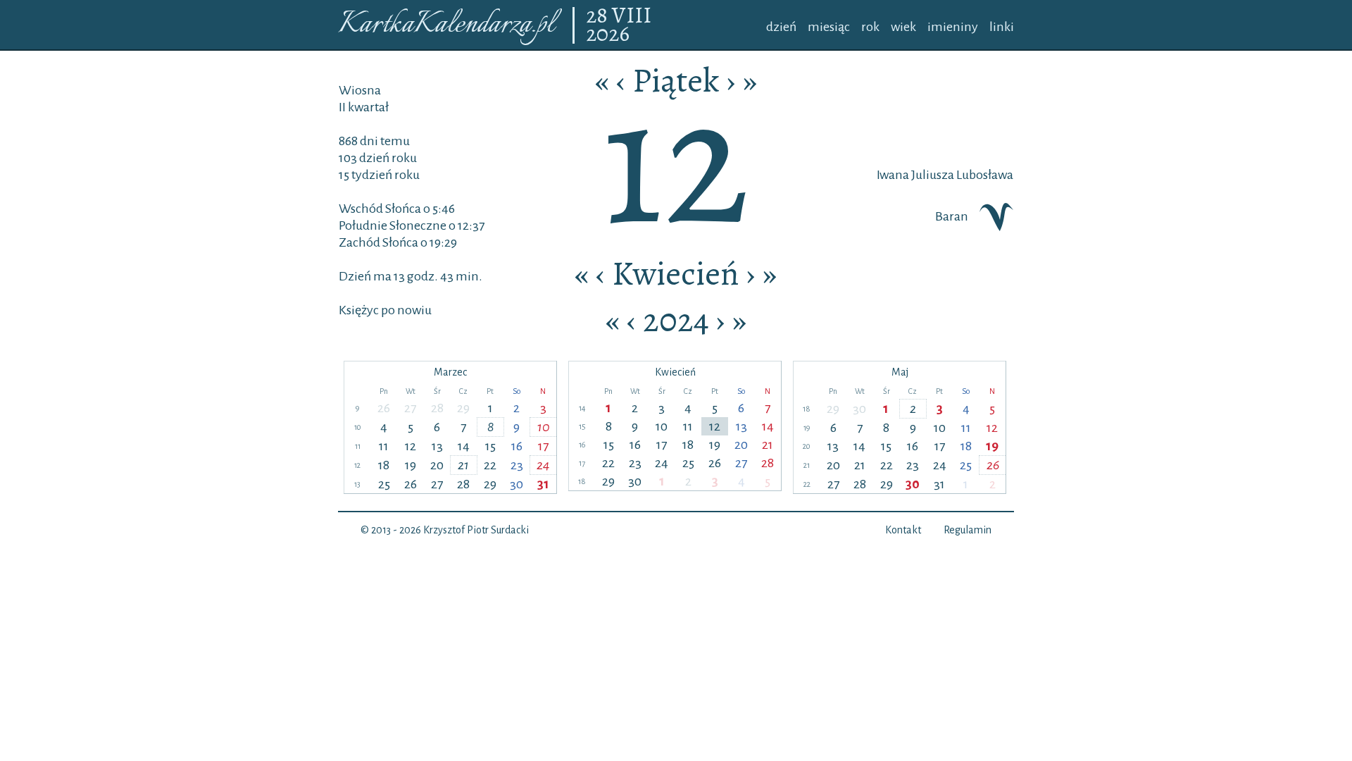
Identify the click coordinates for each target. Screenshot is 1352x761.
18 (383, 465)
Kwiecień (675, 273)
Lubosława (983, 175)
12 (410, 446)
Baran (951, 216)
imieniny (952, 27)
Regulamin (967, 530)
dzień (781, 27)
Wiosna (360, 90)
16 (516, 446)
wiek (903, 27)
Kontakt (903, 530)
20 (437, 465)
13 (437, 446)
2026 (608, 34)
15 (490, 446)
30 (516, 484)
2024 (676, 320)
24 (543, 465)
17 (543, 446)
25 (384, 484)
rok (870, 27)
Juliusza (931, 175)
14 (464, 446)
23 (517, 465)
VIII (631, 16)
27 (410, 408)
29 (463, 408)
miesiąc (829, 27)
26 (383, 408)
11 (384, 446)
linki (1001, 27)
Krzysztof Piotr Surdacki (476, 530)
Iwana (893, 175)
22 (490, 465)
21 (463, 465)
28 (599, 16)
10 (543, 427)
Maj (899, 372)
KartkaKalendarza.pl (446, 25)
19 (410, 465)
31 (543, 484)
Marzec (450, 372)
